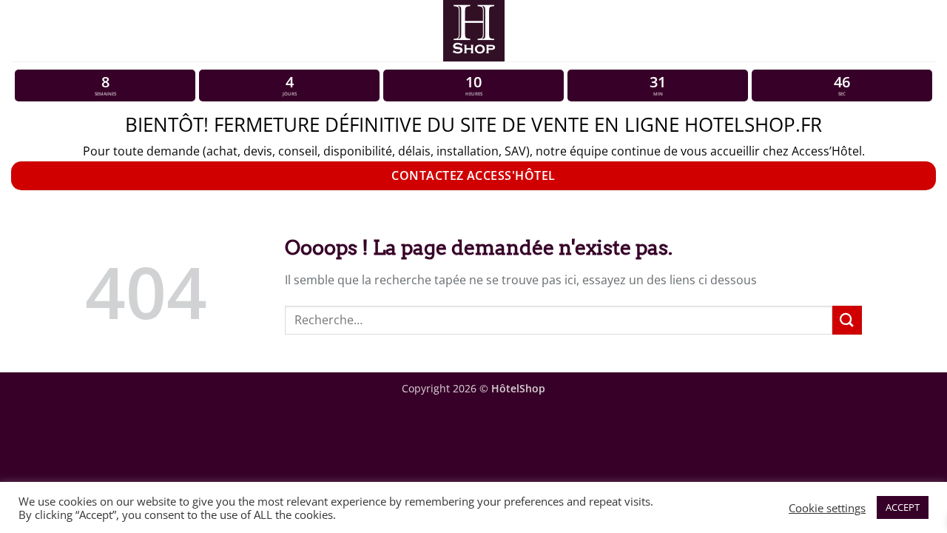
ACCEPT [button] (903, 507)
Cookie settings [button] (827, 507)
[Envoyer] (847, 320)
